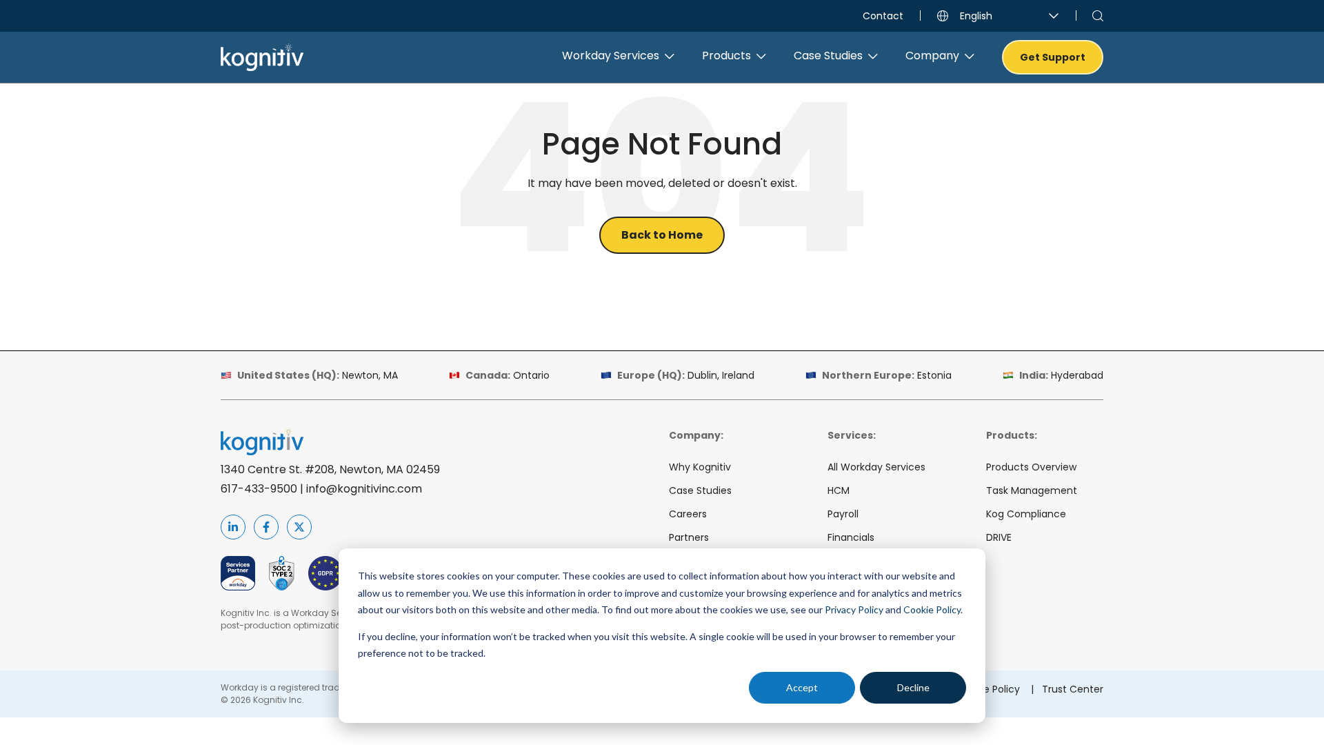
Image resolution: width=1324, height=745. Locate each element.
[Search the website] (1097, 15)
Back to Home (662, 235)
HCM (839, 490)
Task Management (1031, 490)
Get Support (1052, 57)
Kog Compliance (1026, 514)
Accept (802, 687)
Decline (913, 687)
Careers (688, 514)
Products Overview (1031, 467)
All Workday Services (876, 467)
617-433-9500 (259, 489)
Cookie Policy (932, 609)
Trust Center (1072, 689)
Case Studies (700, 490)
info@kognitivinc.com (364, 489)
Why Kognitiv (700, 467)
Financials (851, 537)
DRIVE (999, 537)
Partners (689, 537)
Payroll (843, 514)
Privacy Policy (854, 609)
